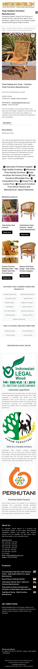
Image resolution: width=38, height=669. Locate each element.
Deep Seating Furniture (27, 294)
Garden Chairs (28, 298)
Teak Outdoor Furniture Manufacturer (13, 12)
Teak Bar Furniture (27, 307)
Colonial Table (28, 335)
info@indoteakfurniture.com (20, 102)
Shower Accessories (27, 311)
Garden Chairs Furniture (15, 28)
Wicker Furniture (10, 315)
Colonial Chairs (10, 335)
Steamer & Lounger (27, 303)
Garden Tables (9, 303)
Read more (7, 232)
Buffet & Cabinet (10, 331)
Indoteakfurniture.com (18, 664)
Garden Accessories (19, 319)
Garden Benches (11, 298)
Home (4, 28)
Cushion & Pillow (28, 315)
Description (7, 123)
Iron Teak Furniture (9, 311)
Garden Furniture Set (10, 294)
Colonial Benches (27, 331)
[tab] (7, 123)
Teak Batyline (10, 307)
